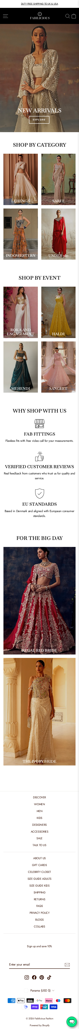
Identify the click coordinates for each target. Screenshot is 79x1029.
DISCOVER (39, 797)
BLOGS (39, 920)
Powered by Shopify (39, 1025)
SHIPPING (40, 892)
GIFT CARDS (39, 865)
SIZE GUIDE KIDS (39, 886)
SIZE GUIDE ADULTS (39, 879)
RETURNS (39, 899)
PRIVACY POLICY (40, 913)
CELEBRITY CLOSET (39, 872)
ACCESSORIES (39, 832)
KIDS (39, 818)
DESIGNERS (39, 825)
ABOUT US (39, 858)
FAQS (39, 906)
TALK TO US (39, 845)
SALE (39, 838)
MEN (40, 811)
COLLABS (39, 926)
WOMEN (39, 804)
